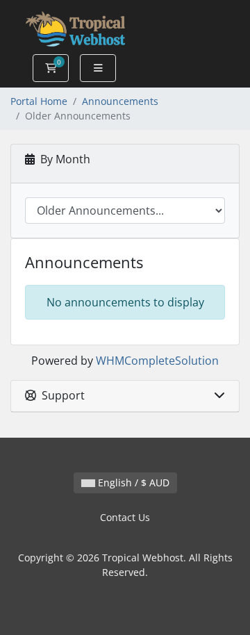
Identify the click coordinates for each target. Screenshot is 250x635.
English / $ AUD (132, 482)
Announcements (120, 101)
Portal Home (38, 101)
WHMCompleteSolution (157, 360)
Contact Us (125, 517)
